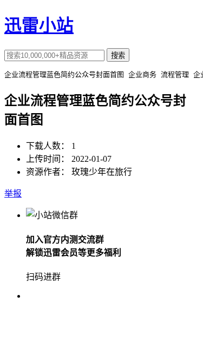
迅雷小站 (39, 25)
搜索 (118, 55)
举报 (13, 193)
